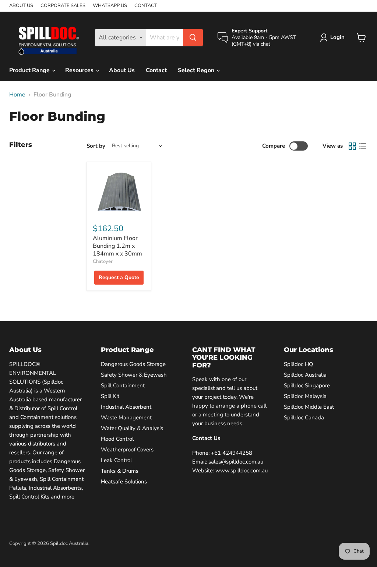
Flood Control (117, 439)
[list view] (362, 146)
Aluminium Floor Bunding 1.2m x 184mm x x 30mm (117, 246)
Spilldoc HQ (298, 364)
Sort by (96, 146)
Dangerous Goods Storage (133, 364)
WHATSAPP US (110, 5)
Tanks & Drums (119, 471)
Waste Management (126, 417)
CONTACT (145, 5)
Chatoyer (103, 261)
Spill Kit (110, 396)
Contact (156, 70)
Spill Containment (123, 385)
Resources (80, 70)
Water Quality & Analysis (132, 428)
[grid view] (352, 146)
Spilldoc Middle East (309, 407)
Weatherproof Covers (127, 449)
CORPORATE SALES (62, 5)
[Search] (193, 37)
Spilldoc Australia (305, 374)
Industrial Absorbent (126, 407)
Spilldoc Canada (304, 417)
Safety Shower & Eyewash (134, 374)
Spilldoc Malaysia (305, 396)
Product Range (30, 70)
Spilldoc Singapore (307, 385)
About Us (122, 70)
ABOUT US (21, 5)
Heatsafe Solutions (124, 481)
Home (17, 94)
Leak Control (116, 460)
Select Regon (197, 70)
